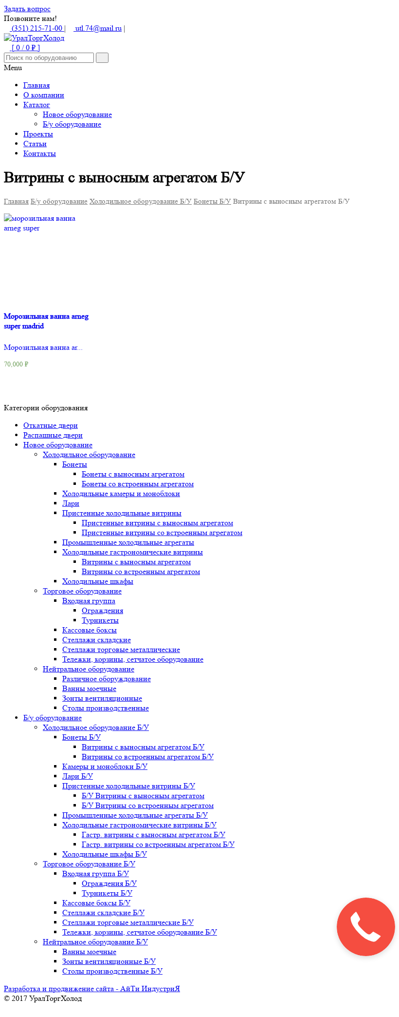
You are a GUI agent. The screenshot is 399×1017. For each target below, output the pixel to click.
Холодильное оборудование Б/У (141, 201)
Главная (36, 85)
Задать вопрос (27, 8)
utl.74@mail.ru (97, 28)
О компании (43, 94)
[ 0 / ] (25, 47)
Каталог (36, 104)
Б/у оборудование (72, 124)
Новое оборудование (77, 114)
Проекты (38, 133)
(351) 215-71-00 (37, 28)
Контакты (39, 153)
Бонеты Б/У (212, 201)
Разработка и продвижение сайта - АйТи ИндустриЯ (92, 988)
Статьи (35, 143)
